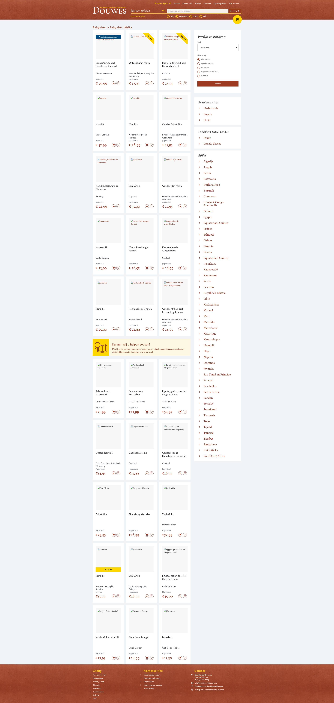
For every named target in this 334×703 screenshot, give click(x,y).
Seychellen (210, 386)
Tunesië (209, 432)
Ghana (208, 252)
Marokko (209, 322)
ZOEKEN (233, 11)
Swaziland (210, 409)
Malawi (208, 310)
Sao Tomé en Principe (217, 374)
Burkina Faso (212, 184)
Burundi (209, 190)
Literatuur (97, 688)
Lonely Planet (212, 143)
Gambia (208, 246)
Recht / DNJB (98, 681)
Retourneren (149, 681)
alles (172, 16)
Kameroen (210, 275)
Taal (199, 42)
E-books (204, 76)
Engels (208, 114)
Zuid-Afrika (211, 450)
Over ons (207, 3)
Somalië (209, 403)
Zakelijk (198, 3)
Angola (208, 167)
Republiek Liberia (215, 293)
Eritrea (208, 228)
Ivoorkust (210, 263)
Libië (207, 298)
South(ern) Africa (214, 456)
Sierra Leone (212, 392)
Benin (207, 173)
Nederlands (211, 108)
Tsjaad (208, 427)
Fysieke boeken (207, 63)
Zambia (208, 438)
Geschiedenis (98, 692)
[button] (217, 47)
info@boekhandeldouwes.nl (127, 352)
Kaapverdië (211, 269)
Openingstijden (220, 3)
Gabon (208, 240)
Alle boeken (205, 59)
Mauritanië (211, 328)
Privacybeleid (149, 688)
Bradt (207, 138)
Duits (207, 120)
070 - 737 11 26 (164, 3)
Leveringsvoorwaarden (153, 685)
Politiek (96, 695)
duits (205, 16)
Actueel (177, 3)
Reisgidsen (99, 27)
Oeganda (209, 363)
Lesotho (209, 287)
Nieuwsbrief (187, 3)
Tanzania (209, 415)
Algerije (208, 161)
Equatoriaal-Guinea (216, 223)
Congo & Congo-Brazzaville (214, 203)
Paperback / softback (209, 71)
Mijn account (234, 3)
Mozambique (212, 339)
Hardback (205, 67)
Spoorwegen (98, 678)
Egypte (208, 217)
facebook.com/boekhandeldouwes (209, 686)
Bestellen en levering (152, 678)
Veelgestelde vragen (152, 675)
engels (195, 16)
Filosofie (96, 685)
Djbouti (208, 211)
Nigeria (208, 357)
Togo (207, 421)
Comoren (210, 196)
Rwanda (209, 368)
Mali (206, 316)
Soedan (208, 398)
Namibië (209, 345)
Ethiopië (209, 234)
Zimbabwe (210, 444)
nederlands (183, 16)
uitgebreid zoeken (137, 16)
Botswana (210, 179)
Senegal (208, 380)
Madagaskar (211, 304)
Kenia (207, 281)
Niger (207, 351)
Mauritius (210, 333)
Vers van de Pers (99, 675)
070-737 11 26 (147, 352)
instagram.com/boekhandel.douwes (209, 690)
